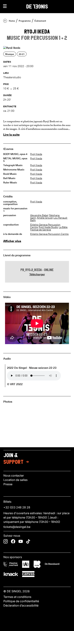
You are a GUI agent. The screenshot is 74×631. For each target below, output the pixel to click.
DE (37, 6)
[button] (5, 6)
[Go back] (5, 21)
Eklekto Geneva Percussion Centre (49, 234)
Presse (7, 484)
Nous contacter (13, 475)
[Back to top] (37, 627)
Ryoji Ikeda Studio (48, 227)
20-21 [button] (22, 54)
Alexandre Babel (39, 215)
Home (12, 21)
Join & (13, 459)
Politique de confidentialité (21, 601)
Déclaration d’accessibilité (20, 605)
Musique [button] (9, 54)
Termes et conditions (17, 597)
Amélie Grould (45, 217)
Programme (25, 21)
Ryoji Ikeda (36, 154)
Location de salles (15, 480)
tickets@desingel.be (16, 526)
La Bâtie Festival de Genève (49, 228)
